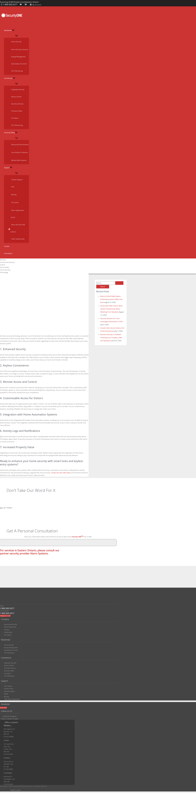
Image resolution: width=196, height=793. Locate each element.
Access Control (9, 665)
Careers (6, 629)
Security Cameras (10, 668)
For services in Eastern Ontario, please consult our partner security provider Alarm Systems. (29, 552)
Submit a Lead (15, 790)
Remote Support (9, 691)
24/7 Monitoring (9, 653)
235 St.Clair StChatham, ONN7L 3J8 (8, 764)
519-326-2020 (8, 784)
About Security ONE (10, 624)
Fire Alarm (7, 673)
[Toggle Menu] (16, 36)
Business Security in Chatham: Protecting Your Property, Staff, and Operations (111, 337)
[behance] (21, 5)
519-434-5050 (8, 754)
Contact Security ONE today (60, 473)
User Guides (8, 686)
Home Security (9, 645)
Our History (7, 635)
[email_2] (26, 5)
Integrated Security (10, 663)
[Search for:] (109, 283)
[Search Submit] (119, 283)
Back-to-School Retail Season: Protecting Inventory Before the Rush (111, 299)
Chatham (7, 758)
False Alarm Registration (12, 699)
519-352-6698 (8, 769)
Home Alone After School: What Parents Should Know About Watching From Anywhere (111, 309)
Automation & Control (11, 650)
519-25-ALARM (8, 737)
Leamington (8, 773)
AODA (6, 694)
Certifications (8, 632)
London (6, 740)
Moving (6, 696)
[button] (13, 30)
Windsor (7, 725)
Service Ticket (8, 688)
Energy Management (11, 647)
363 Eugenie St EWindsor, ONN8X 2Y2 (9, 731)
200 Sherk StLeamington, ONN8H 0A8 (9, 779)
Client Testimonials (10, 627)
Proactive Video (9, 671)
